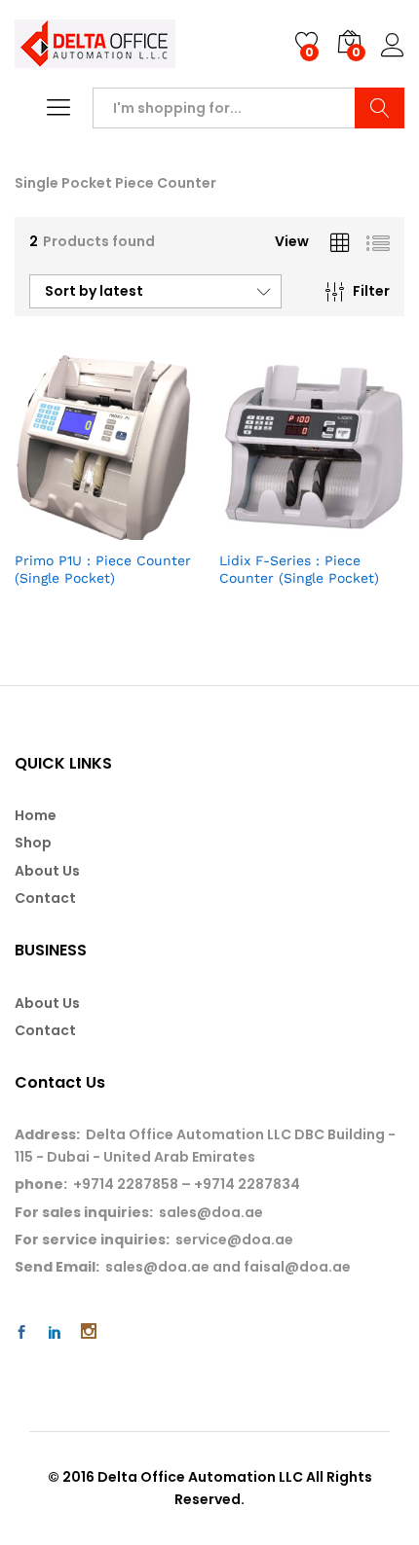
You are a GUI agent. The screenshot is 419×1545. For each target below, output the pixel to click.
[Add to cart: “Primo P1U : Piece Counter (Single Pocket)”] (59, 528)
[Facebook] (21, 1333)
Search (379, 108)
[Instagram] (88, 1333)
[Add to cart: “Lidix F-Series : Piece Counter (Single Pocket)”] (264, 528)
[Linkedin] (54, 1333)
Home (36, 815)
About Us (47, 870)
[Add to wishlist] (149, 528)
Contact (45, 898)
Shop (33, 842)
